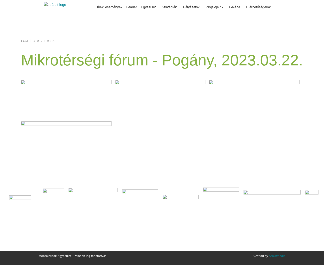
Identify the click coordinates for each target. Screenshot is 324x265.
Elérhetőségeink (258, 7)
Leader (131, 7)
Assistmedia (277, 256)
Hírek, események (108, 7)
